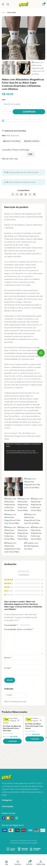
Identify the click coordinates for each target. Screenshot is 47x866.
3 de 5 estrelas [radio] (25, 625)
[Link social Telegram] (34, 194)
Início (3, 12)
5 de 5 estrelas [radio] (29, 625)
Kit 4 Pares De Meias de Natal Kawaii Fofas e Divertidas (12, 728)
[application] (23, 457)
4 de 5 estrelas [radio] (27, 625)
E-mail (7, 668)
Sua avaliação (11, 625)
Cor (3, 99)
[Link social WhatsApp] (30, 194)
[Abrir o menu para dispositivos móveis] (3, 4)
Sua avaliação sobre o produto (18, 629)
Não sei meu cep (10, 159)
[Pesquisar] (7, 4)
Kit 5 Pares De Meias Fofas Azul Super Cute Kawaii (34, 726)
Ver (30, 154)
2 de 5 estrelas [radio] (23, 625)
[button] (4, 38)
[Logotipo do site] (23, 4)
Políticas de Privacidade (29, 843)
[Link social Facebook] (12, 194)
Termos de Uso (15, 843)
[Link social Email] (21, 194)
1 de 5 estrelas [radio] (21, 625)
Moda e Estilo (11, 12)
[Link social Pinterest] (25, 194)
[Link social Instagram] (12, 818)
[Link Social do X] (17, 194)
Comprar (28, 111)
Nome (7, 657)
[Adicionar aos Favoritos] (18, 720)
